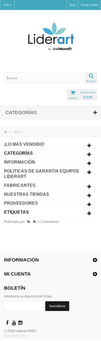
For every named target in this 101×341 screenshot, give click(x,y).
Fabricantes (20, 185)
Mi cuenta (17, 274)
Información (19, 162)
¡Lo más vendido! (24, 144)
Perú (23, 336)
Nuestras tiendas (26, 194)
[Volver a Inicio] (5, 132)
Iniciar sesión (89, 4)
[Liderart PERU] (50, 41)
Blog (72, 4)
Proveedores (21, 203)
